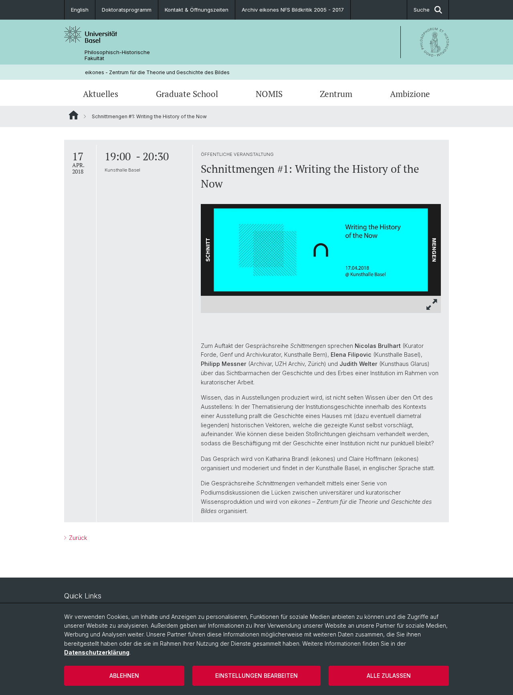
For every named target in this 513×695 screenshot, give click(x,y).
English (80, 9)
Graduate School (187, 93)
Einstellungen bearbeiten (256, 675)
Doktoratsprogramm (126, 9)
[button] (432, 304)
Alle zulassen (389, 675)
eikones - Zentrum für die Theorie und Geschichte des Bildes (157, 72)
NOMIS (269, 93)
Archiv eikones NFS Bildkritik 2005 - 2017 (293, 9)
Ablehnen (124, 675)
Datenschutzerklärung (96, 652)
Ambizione (410, 93)
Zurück (77, 537)
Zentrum (336, 93)
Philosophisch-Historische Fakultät (117, 55)
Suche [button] (422, 9)
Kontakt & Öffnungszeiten (196, 9)
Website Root (73, 115)
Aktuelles (100, 93)
